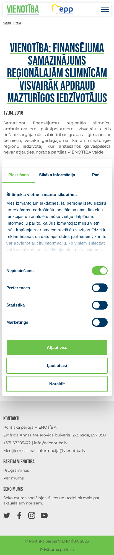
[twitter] (7, 515)
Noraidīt (57, 383)
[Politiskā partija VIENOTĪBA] (23, 9)
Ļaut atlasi (57, 365)
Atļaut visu (57, 347)
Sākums (7, 23)
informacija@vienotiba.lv (61, 450)
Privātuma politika (57, 549)
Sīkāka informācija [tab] (57, 174)
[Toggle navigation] (104, 9)
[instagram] (31, 515)
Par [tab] (95, 174)
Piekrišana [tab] (18, 174)
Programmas (16, 470)
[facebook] (19, 515)
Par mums (13, 478)
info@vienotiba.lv (51, 442)
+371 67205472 (17, 442)
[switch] (100, 287)
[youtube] (44, 515)
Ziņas (18, 23)
